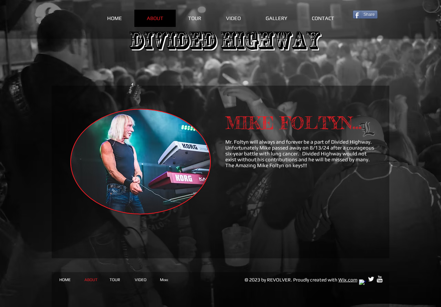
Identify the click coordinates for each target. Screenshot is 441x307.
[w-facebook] (362, 282)
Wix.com (347, 279)
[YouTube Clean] (379, 279)
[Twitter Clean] (371, 279)
